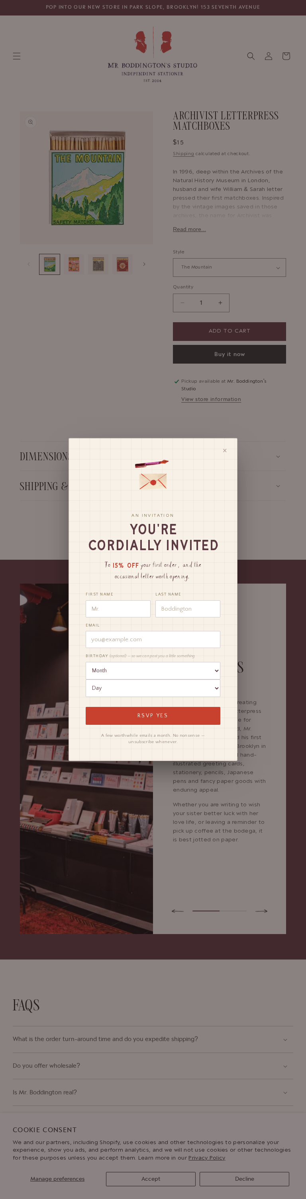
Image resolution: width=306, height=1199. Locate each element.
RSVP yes (153, 716)
